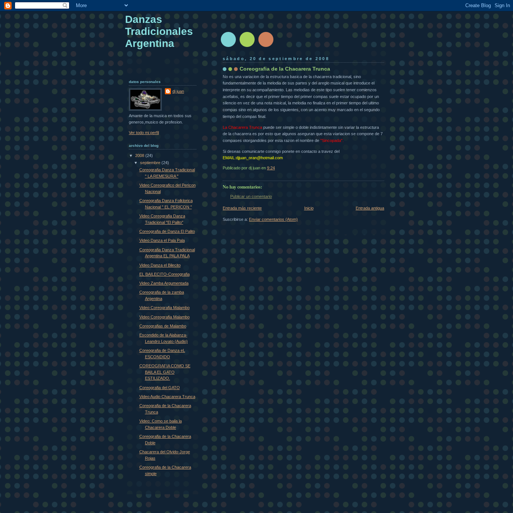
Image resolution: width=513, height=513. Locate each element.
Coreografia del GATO (159, 387)
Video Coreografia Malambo (164, 307)
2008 (140, 155)
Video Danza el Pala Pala (162, 240)
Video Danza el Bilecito (160, 265)
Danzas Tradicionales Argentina (159, 31)
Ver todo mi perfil (144, 132)
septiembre (150, 162)
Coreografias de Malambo (162, 326)
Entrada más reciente (242, 208)
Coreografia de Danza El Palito (167, 231)
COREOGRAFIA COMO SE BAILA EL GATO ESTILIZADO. (164, 372)
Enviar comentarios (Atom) (273, 219)
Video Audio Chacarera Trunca (167, 396)
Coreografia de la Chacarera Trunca (285, 69)
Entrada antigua (370, 208)
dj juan (178, 91)
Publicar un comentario (251, 196)
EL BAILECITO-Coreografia (164, 274)
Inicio (309, 208)
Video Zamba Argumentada (164, 283)
